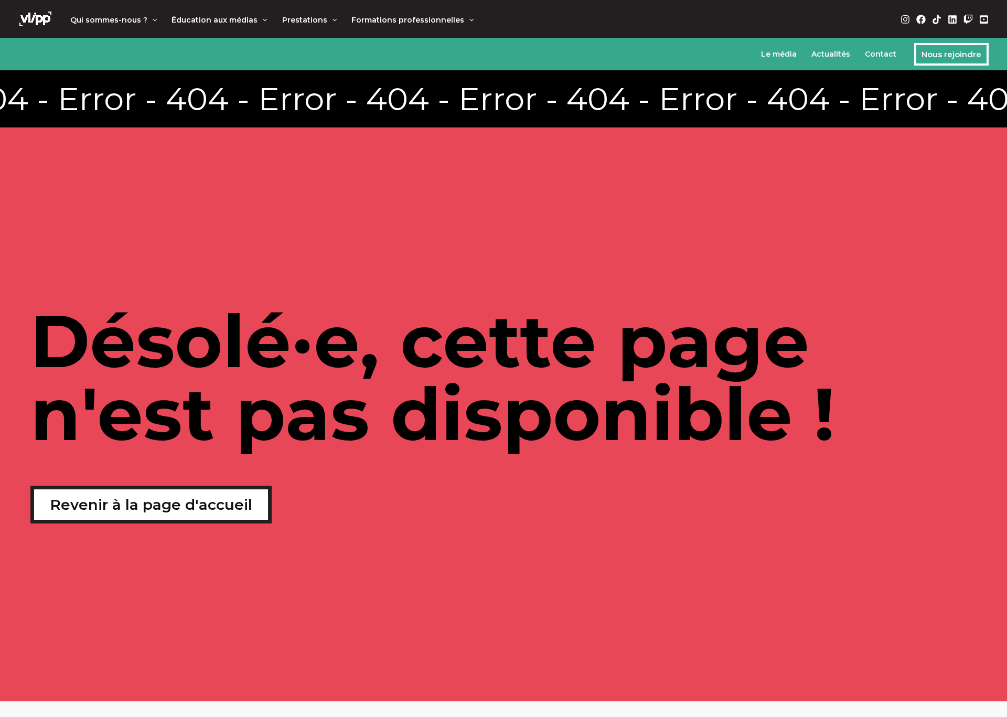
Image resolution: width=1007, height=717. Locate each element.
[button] (152, 20)
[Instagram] (905, 19)
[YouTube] (984, 19)
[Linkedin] (952, 19)
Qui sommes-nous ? (108, 20)
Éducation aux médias (215, 20)
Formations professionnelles (407, 20)
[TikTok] (936, 19)
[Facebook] (921, 19)
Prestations (304, 20)
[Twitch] (968, 19)
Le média (779, 54)
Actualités (830, 54)
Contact (880, 54)
